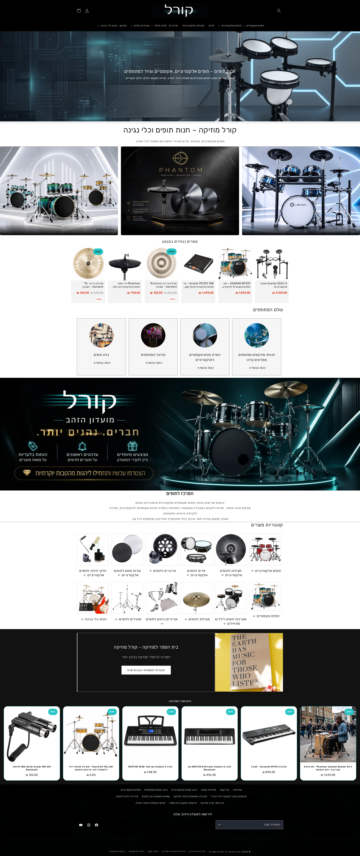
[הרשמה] (220, 824)
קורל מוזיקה (235, 852)
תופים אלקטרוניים (268, 571)
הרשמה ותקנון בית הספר (183, 803)
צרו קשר (224, 789)
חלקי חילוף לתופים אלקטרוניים (92, 573)
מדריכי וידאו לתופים (127, 796)
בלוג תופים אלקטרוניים (184, 789)
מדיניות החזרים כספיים (173, 851)
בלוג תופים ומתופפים (156, 789)
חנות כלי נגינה (95, 619)
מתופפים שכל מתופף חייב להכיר (229, 796)
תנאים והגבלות (116, 851)
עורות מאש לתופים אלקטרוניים (127, 573)
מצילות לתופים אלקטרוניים (231, 573)
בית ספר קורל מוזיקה (212, 803)
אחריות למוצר (208, 789)
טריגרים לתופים (164, 571)
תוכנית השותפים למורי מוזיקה (190, 796)
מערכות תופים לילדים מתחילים (230, 621)
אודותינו (237, 789)
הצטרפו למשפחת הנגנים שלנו (146, 670)
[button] (279, 11)
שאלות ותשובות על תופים (156, 796)
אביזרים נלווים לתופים (162, 619)
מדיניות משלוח (136, 851)
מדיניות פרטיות (197, 851)
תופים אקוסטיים (268, 616)
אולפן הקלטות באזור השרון (150, 803)
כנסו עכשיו (259, 368)
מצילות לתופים (199, 619)
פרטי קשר (153, 851)
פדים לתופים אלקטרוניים (197, 573)
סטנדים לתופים (130, 619)
